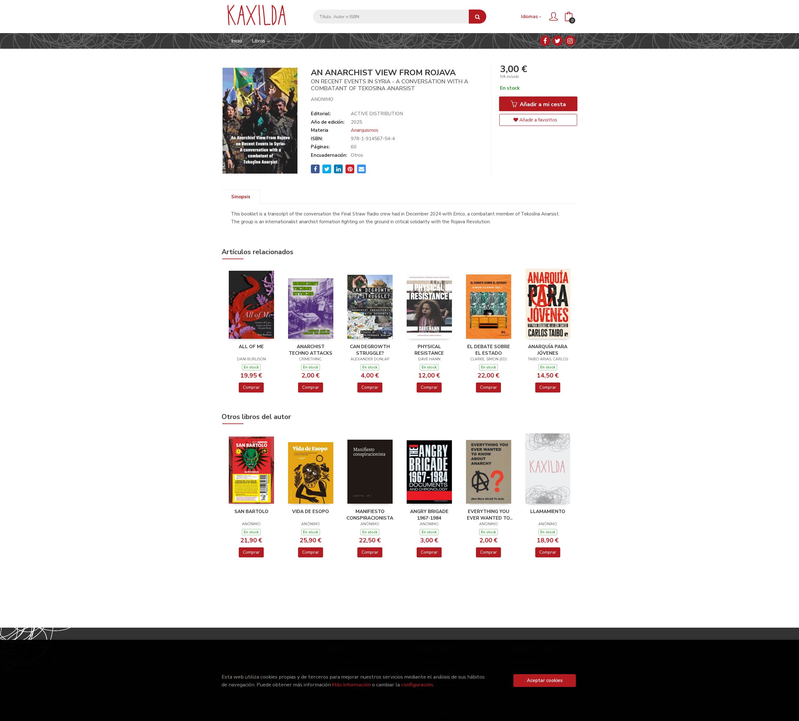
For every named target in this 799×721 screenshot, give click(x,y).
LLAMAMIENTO (547, 511)
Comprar (251, 387)
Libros (259, 40)
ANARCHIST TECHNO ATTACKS (310, 349)
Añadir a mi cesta (542, 104)
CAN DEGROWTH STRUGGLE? (370, 349)
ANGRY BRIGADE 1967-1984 (429, 514)
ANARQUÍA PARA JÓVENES (547, 349)
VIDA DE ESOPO (310, 511)
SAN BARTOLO (251, 511)
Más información (351, 684)
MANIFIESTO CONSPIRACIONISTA (369, 514)
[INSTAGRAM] (570, 41)
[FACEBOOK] (545, 41)
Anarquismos (364, 130)
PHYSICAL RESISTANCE (429, 349)
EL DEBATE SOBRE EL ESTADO (488, 349)
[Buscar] (477, 17)
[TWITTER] (557, 41)
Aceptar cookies (545, 680)
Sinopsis (240, 197)
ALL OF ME (251, 346)
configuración (417, 684)
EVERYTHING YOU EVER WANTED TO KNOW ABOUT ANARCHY (488, 514)
